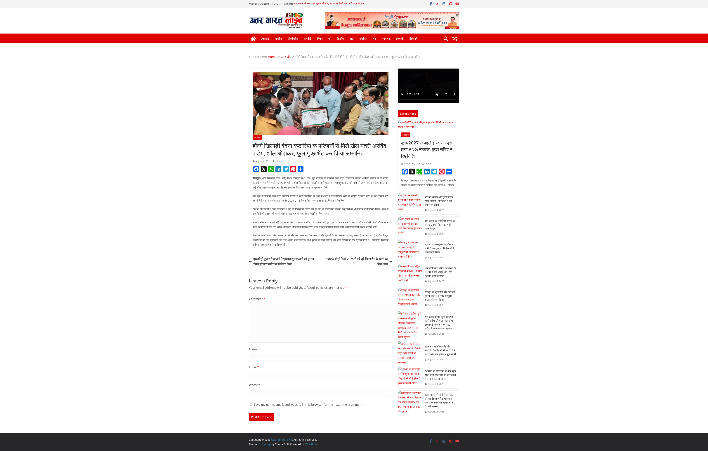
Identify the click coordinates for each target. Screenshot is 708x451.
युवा (374, 38)
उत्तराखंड (265, 38)
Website (254, 385)
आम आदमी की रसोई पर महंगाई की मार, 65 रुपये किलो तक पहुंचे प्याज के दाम (329, 4)
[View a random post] (454, 38)
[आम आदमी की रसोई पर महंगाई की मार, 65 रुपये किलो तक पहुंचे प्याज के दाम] (410, 227)
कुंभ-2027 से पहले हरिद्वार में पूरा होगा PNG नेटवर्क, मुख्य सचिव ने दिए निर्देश (426, 149)
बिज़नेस (340, 38)
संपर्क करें (413, 38)
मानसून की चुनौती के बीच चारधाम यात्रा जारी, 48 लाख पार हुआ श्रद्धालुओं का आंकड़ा (440, 295)
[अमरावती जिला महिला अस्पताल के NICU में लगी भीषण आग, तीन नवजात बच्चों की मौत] (410, 275)
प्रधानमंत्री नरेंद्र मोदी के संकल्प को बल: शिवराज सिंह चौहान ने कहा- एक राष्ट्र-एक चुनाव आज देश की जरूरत (439, 400)
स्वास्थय (386, 38)
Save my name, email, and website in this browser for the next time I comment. (308, 405)
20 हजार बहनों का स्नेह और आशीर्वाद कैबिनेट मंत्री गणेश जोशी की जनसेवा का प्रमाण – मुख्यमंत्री (440, 350)
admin (278, 161)
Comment (257, 299)
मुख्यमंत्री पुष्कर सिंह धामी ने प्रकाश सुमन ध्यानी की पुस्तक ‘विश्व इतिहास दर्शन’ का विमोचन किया (284, 261)
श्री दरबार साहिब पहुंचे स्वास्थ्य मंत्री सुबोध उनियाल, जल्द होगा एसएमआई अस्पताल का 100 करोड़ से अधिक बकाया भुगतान (439, 322)
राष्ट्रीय (278, 38)
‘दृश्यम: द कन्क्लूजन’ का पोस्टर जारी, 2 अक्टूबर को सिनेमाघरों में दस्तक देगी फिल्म (439, 248)
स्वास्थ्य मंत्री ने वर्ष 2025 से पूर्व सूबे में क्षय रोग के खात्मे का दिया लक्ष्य (357, 261)
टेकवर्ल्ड (399, 38)
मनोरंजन (363, 38)
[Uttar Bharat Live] (253, 38)
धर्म (329, 38)
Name (254, 349)
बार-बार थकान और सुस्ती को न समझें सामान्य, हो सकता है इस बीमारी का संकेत (439, 201)
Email (254, 367)
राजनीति (307, 38)
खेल (351, 38)
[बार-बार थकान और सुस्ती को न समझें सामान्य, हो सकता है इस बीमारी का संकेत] (410, 203)
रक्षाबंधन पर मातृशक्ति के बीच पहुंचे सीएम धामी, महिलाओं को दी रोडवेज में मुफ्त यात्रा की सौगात (440, 374)
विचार (319, 38)
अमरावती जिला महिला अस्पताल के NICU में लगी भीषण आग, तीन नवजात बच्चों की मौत (440, 272)
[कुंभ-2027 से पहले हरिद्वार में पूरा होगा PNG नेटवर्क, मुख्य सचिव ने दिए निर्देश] (428, 124)
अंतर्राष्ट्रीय (293, 38)
